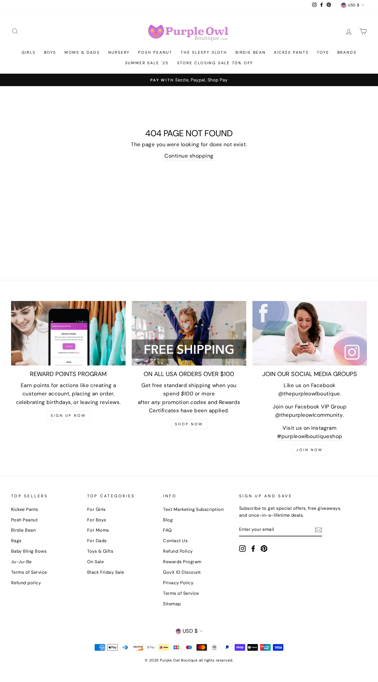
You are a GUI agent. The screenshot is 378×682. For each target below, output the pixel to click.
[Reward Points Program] (68, 333)
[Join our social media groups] (309, 333)
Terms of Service (29, 572)
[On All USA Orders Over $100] (189, 333)
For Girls (96, 509)
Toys (323, 52)
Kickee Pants (291, 52)
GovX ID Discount (182, 572)
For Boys (96, 520)
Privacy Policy (178, 583)
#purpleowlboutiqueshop (309, 436)
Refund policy (26, 583)
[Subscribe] (318, 530)
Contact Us (175, 541)
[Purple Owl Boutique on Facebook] (253, 548)
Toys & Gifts (100, 551)
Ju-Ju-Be (21, 562)
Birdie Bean (250, 52)
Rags (16, 541)
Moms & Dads (82, 52)
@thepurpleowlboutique (309, 393)
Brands (347, 52)
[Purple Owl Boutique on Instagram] (242, 548)
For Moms (98, 530)
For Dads (97, 541)
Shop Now (189, 424)
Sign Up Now (68, 415)
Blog (168, 520)
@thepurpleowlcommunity (309, 414)
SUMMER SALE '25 (147, 62)
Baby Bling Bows (28, 551)
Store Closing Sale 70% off (215, 62)
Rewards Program (182, 562)
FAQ (167, 530)
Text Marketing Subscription (193, 509)
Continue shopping (188, 155)
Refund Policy (178, 551)
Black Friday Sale (105, 572)
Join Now (309, 449)
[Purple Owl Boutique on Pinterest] (264, 548)
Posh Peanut (155, 52)
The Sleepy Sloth (204, 52)
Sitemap (172, 604)
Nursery (119, 52)
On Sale (95, 562)
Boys (50, 52)
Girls (29, 52)
